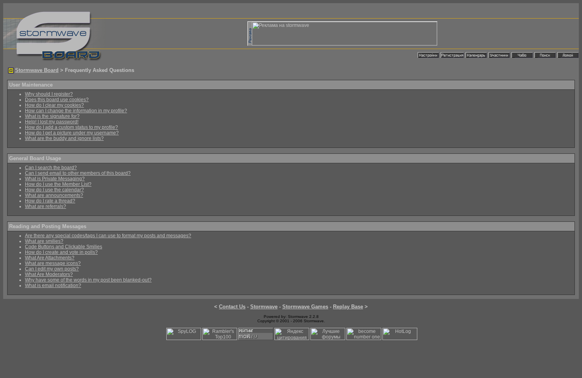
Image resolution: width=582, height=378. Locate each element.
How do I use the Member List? (58, 184)
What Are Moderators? (49, 274)
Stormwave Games (305, 307)
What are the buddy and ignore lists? (64, 138)
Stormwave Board (37, 70)
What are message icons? (53, 263)
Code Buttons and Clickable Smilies (63, 246)
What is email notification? (53, 285)
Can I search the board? (51, 167)
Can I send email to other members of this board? (78, 173)
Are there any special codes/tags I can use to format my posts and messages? (108, 235)
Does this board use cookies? (57, 99)
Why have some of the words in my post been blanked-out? (88, 280)
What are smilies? (44, 241)
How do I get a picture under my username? (72, 133)
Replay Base (348, 307)
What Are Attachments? (49, 258)
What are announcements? (54, 195)
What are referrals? (45, 206)
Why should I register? (49, 94)
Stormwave (264, 307)
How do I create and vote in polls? (61, 252)
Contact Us (232, 307)
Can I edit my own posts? (52, 269)
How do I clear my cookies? (54, 105)
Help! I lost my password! (51, 122)
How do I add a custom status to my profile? (71, 127)
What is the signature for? (52, 116)
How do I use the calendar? (54, 190)
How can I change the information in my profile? (76, 110)
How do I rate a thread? (50, 201)
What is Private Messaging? (55, 178)
